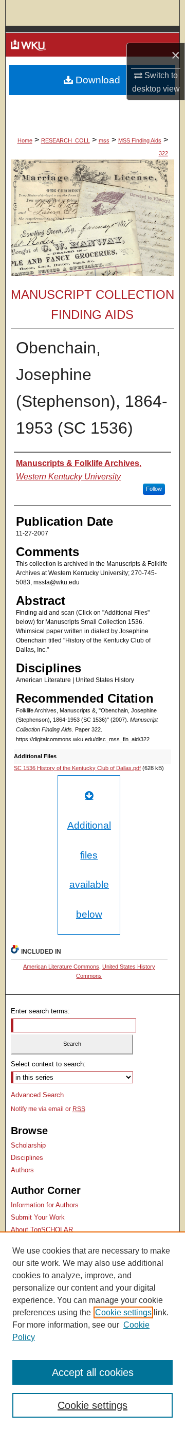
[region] (92, 1330)
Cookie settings (123, 1312)
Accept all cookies (93, 1372)
